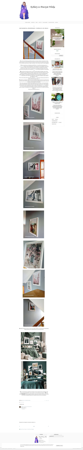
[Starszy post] (48, 426)
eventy (53, 119)
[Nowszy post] (19, 426)
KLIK (39, 78)
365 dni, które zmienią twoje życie (57, 39)
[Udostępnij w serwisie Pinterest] (48, 400)
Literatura (33, 22)
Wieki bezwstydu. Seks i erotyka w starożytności (57, 69)
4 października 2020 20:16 (27, 406)
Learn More (58, 445)
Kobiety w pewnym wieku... (9, 448)
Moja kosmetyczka (54, 122)
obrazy (35, 69)
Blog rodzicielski (51, 22)
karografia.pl (78, 448)
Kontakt (56, 22)
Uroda (37, 22)
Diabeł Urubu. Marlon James (57, 85)
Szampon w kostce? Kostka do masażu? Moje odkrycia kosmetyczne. (57, 102)
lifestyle (56, 119)
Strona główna (27, 22)
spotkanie (60, 122)
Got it (61, 445)
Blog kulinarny (45, 22)
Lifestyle (40, 22)
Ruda (22, 406)
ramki (36, 77)
